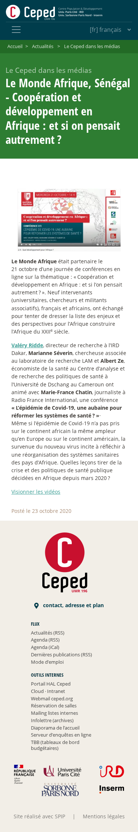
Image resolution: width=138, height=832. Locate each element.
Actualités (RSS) (47, 632)
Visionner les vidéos (35, 491)
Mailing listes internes (54, 713)
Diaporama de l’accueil (55, 727)
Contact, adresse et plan (73, 605)
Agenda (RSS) (45, 639)
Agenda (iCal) (45, 647)
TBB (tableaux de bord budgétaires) (55, 745)
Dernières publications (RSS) (61, 654)
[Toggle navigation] (16, 29)
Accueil (14, 46)
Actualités (42, 46)
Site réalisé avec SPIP (39, 816)
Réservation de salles (54, 705)
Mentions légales (104, 816)
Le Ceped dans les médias (92, 46)
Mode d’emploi (47, 662)
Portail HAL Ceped (51, 683)
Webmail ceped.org (52, 698)
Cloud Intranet (48, 691)
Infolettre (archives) (52, 720)
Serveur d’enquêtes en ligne (61, 734)
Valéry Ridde (27, 345)
